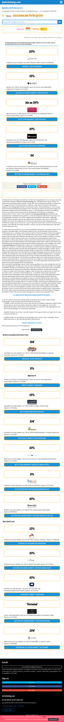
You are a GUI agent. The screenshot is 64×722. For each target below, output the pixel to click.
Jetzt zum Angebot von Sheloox (32, 119)
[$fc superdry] (28, 29)
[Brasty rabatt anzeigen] (32, 375)
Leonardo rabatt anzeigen (32, 594)
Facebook (22, 187)
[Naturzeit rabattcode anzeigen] (32, 428)
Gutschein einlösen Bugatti (32, 412)
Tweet (32, 187)
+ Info (41, 11)
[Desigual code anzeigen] (32, 349)
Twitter (32, 682)
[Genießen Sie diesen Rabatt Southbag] (32, 637)
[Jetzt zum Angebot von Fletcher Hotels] (32, 455)
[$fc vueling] (35, 29)
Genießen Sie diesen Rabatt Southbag (32, 647)
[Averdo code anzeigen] (32, 58)
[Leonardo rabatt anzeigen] (32, 584)
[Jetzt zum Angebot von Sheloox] (32, 109)
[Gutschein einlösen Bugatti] (32, 402)
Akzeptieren (53, 719)
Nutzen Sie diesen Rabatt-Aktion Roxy (32, 93)
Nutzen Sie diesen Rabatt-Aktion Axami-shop (32, 568)
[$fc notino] (43, 29)
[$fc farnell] (20, 29)
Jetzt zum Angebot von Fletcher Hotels (32, 465)
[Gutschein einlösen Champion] (32, 136)
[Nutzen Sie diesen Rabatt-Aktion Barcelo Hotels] (32, 506)
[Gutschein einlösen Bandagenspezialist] (32, 481)
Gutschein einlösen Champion (32, 146)
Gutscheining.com (11, 2)
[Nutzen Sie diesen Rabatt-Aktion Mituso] (32, 162)
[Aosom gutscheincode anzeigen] (32, 536)
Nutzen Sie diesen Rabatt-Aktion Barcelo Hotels (32, 516)
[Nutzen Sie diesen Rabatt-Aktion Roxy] (32, 83)
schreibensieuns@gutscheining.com (32, 667)
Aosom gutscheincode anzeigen (32, 543)
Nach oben (8, 710)
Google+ (42, 187)
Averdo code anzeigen (32, 66)
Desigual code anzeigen (32, 359)
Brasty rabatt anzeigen (32, 385)
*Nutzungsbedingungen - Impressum (13, 706)
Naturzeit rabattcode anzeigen (32, 438)
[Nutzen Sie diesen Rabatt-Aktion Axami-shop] (32, 560)
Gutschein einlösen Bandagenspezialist (32, 489)
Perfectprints (36, 330)
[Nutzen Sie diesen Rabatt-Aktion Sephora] (32, 611)
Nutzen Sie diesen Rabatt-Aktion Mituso (32, 174)
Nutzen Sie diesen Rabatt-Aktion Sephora (32, 621)
